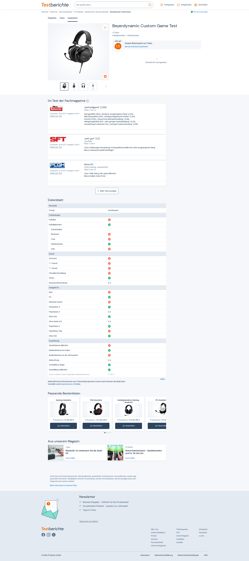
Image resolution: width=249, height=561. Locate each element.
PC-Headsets (78, 12)
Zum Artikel (70, 458)
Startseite (45, 12)
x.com (201, 536)
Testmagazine (182, 529)
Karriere (154, 539)
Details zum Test (56, 116)
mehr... (163, 379)
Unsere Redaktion (158, 532)
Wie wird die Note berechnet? (136, 47)
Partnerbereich (157, 542)
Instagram (203, 529)
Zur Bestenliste (67, 426)
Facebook (203, 532)
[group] (74, 86)
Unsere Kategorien (158, 546)
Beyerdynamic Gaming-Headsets (96, 12)
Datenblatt (72, 18)
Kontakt (179, 542)
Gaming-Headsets (65, 12)
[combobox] (110, 5)
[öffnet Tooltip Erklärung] (87, 101)
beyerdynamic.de (68, 384)
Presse (154, 536)
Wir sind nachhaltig (201, 12)
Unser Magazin (182, 536)
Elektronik (53, 12)
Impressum (145, 555)
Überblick (52, 18)
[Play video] (105, 76)
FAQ (178, 532)
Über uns (154, 529)
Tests (62, 18)
